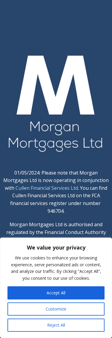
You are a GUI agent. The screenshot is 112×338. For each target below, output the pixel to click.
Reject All (56, 325)
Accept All (56, 293)
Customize (56, 309)
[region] (56, 288)
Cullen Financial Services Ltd (47, 188)
